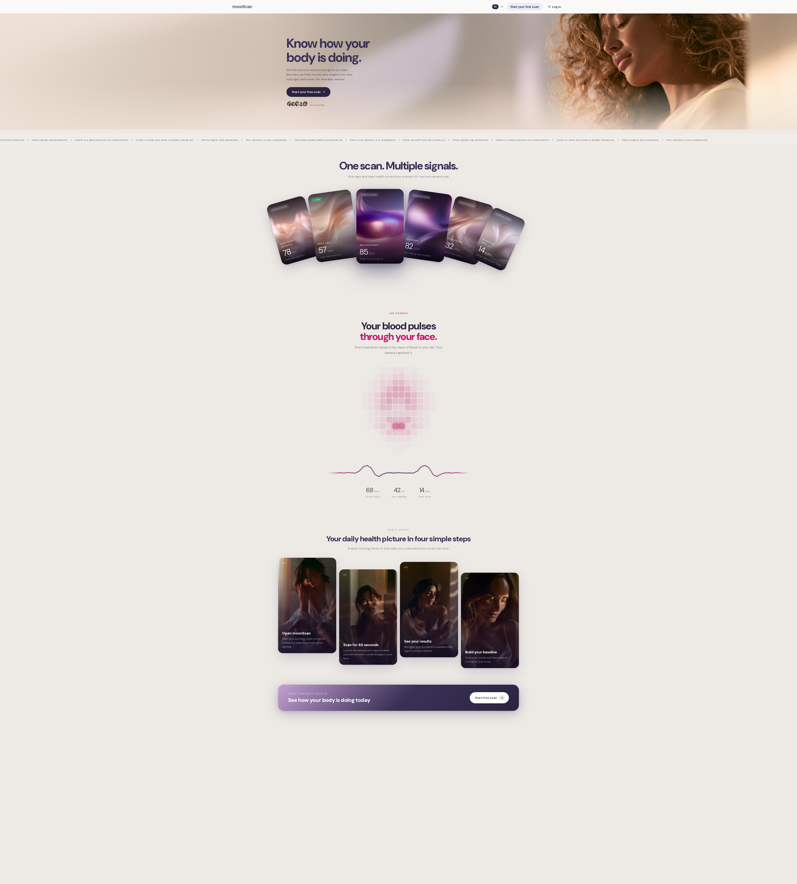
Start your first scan (524, 7)
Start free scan (486, 698)
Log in (556, 7)
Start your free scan (306, 92)
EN (495, 6)
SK (502, 6)
